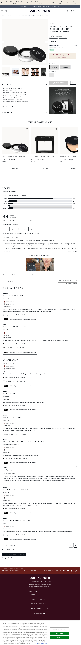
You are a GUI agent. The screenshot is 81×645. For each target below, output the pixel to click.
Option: (52, 63)
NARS (14, 15)
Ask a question (63, 38)
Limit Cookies (59, 633)
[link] (67, 10)
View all (75, 45)
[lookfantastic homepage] (40, 11)
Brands (9, 15)
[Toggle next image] (46, 42)
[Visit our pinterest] (76, 570)
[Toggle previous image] (3, 42)
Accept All (59, 637)
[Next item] (77, 149)
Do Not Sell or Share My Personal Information (37, 593)
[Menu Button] (2, 10)
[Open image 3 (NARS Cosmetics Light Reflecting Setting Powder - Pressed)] (35, 72)
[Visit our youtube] (68, 570)
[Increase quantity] (62, 75)
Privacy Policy (34, 643)
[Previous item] (3, 149)
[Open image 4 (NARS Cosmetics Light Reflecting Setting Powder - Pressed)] (45, 72)
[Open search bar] (6, 10)
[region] (40, 633)
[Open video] (15, 72)
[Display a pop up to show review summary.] (14, 159)
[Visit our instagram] (64, 570)
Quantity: (52, 71)
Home (3, 15)
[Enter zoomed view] (44, 61)
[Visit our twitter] (60, 570)
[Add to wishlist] (73, 83)
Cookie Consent (33, 591)
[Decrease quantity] (51, 75)
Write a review (53, 38)
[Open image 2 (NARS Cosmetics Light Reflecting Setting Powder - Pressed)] (25, 72)
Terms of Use (43, 643)
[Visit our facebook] (57, 570)
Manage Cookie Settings (59, 629)
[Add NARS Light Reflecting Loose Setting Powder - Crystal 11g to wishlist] (27, 129)
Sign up (33, 570)
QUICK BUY (15, 168)
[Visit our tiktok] (72, 570)
